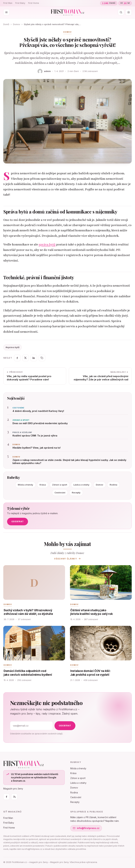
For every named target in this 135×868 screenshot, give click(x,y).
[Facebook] (6, 797)
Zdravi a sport (59, 484)
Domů (6, 24)
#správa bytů (12, 347)
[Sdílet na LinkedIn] (33, 358)
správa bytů (47, 244)
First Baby (20, 3)
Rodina (113, 484)
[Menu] (6, 12)
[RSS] (14, 797)
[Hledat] (121, 12)
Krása (43, 484)
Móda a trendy (25, 484)
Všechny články (65, 558)
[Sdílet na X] (25, 358)
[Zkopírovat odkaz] (42, 358)
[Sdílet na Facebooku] (17, 358)
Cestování (59, 492)
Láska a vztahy (81, 484)
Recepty (76, 492)
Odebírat (17, 521)
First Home (33, 3)
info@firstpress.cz (88, 828)
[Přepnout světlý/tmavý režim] (128, 12)
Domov (16, 24)
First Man (7, 3)
